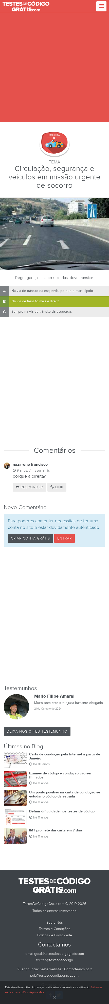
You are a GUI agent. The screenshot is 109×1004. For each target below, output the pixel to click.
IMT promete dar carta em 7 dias (56, 830)
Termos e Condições (54, 929)
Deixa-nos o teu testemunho (37, 731)
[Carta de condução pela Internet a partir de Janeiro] (15, 760)
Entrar (64, 538)
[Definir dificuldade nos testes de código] (15, 817)
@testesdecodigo (59, 960)
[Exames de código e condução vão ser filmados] (15, 779)
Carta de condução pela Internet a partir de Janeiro (64, 756)
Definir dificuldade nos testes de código (62, 811)
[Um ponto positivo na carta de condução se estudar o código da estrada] (15, 798)
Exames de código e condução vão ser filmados (60, 775)
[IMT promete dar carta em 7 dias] (15, 836)
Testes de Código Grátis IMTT (26, 6)
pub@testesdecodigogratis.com (54, 975)
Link (58, 487)
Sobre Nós (54, 922)
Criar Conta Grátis (30, 538)
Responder (31, 487)
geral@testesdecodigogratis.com (59, 954)
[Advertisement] (54, 67)
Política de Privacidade (54, 935)
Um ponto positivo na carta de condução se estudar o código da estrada (64, 794)
